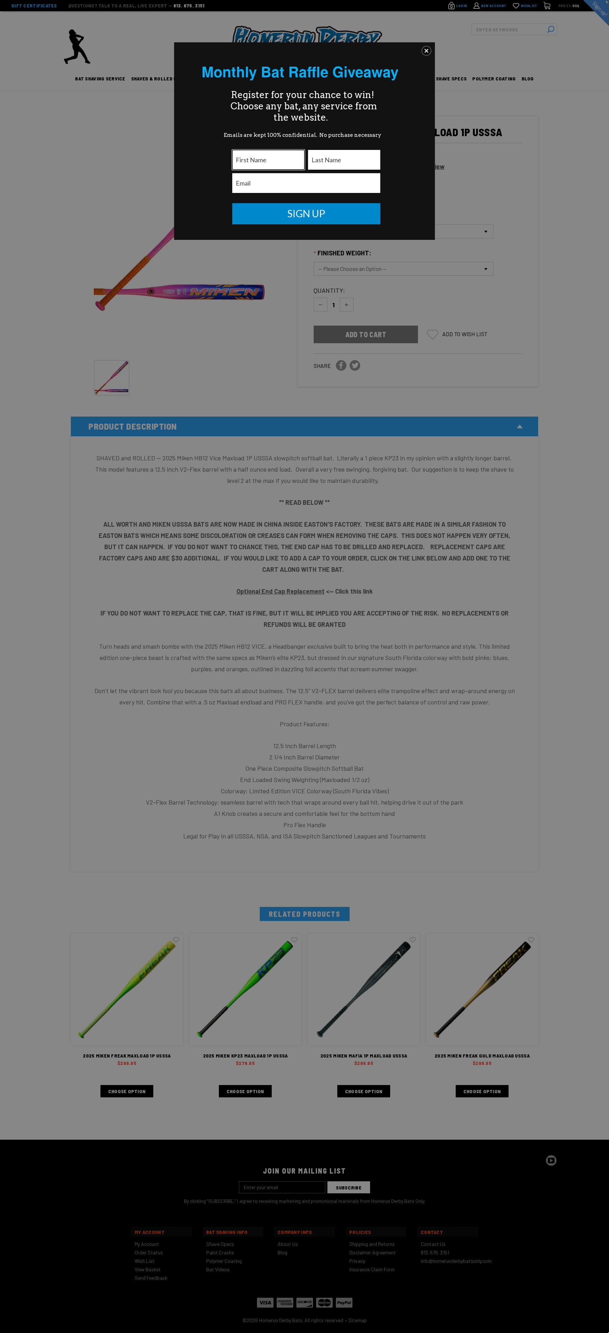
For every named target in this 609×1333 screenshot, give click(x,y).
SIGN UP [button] (306, 213)
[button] (426, 51)
